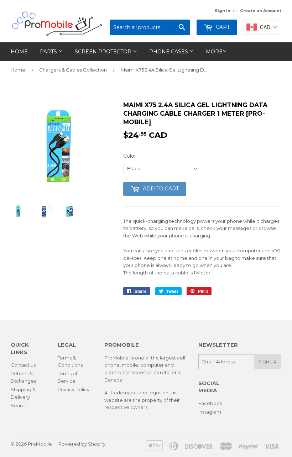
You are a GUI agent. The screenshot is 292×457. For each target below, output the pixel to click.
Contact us (23, 365)
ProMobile (40, 444)
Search (19, 405)
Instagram (209, 412)
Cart (222, 27)
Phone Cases (169, 51)
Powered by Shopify (81, 444)
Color (129, 156)
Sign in (222, 10)
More (214, 51)
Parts (49, 51)
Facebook (210, 403)
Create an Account (260, 10)
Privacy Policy (73, 389)
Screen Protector (104, 51)
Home (19, 51)
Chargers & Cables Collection (73, 70)
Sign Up (268, 361)
